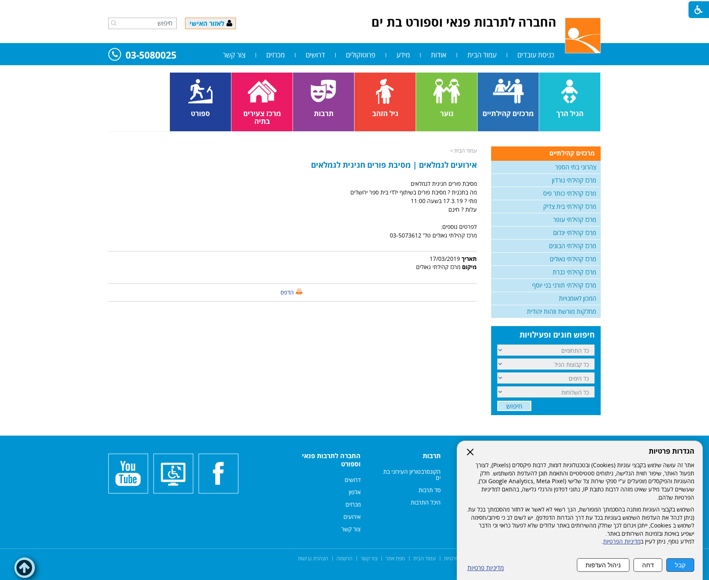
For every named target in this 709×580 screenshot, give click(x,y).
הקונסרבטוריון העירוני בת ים (412, 475)
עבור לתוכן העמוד (354, 8)
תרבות (432, 455)
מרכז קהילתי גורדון (574, 180)
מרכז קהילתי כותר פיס (569, 193)
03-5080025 (151, 56)
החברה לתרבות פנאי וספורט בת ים (463, 22)
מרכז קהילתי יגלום (574, 232)
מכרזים (275, 54)
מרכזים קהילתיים (572, 153)
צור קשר (234, 54)
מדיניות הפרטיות (621, 541)
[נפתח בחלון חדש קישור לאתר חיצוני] (218, 473)
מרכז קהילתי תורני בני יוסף (564, 285)
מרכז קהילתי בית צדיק (569, 206)
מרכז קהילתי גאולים (573, 259)
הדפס (287, 292)
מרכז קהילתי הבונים (572, 246)
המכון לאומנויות (577, 298)
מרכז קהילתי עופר (574, 219)
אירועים (352, 517)
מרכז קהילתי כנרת (574, 272)
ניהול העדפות (603, 565)
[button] (114, 23)
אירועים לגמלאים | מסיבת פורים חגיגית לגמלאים (394, 165)
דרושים (315, 54)
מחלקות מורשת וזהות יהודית (561, 311)
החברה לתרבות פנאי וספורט (331, 459)
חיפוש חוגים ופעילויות (557, 334)
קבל (680, 565)
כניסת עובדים (535, 54)
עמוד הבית (481, 54)
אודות (438, 54)
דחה (648, 565)
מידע (403, 54)
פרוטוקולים (360, 54)
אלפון (355, 492)
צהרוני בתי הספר (575, 167)
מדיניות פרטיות (485, 568)
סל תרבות (430, 490)
